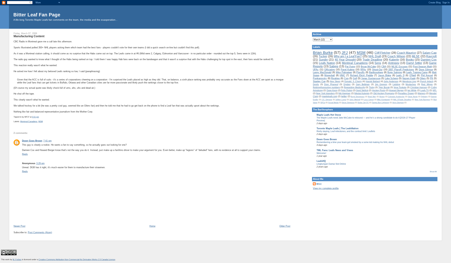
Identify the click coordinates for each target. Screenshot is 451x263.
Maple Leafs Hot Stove (329, 115)
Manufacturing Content (29, 36)
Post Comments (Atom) (40, 232)
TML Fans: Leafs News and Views (335, 150)
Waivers (421, 93)
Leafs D (400, 75)
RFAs (363, 69)
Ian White (411, 90)
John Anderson (391, 81)
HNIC (342, 75)
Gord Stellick (362, 90)
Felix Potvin (346, 90)
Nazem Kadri (409, 78)
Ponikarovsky (320, 78)
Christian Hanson (418, 87)
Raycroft (431, 56)
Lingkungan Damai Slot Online (331, 164)
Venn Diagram (398, 102)
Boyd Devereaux (357, 96)
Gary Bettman (363, 84)
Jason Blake (384, 75)
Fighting (424, 96)
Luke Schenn (391, 78)
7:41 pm (47, 140)
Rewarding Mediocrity (354, 87)
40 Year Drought (345, 59)
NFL (435, 90)
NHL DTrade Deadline (402, 99)
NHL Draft (374, 56)
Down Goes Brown (32, 140)
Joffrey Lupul (340, 99)
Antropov (393, 63)
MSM (40, 121)
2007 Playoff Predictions (401, 69)
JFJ (345, 52)
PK (431, 78)
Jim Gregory (381, 84)
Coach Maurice (406, 52)
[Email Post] (39, 117)
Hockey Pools (378, 90)
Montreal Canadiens (28, 121)
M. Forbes (17, 259)
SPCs (322, 102)
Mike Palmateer (344, 72)
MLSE (416, 56)
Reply (25, 154)
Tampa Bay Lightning (380, 102)
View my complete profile (326, 188)
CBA (383, 66)
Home (152, 226)
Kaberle (394, 59)
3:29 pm (40, 163)
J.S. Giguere (327, 99)
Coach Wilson (396, 56)
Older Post (284, 226)
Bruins (382, 96)
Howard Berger (396, 90)
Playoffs (360, 72)
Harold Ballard (373, 81)
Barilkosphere (376, 72)
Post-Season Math (422, 66)
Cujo (346, 78)
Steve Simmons (348, 102)
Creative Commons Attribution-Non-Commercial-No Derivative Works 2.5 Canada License (77, 259)
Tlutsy (372, 87)
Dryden (347, 84)
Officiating (329, 69)
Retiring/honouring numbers (326, 87)
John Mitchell (355, 99)
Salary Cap (429, 52)
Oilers (423, 78)
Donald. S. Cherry (353, 81)
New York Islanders (325, 93)
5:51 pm (35, 117)
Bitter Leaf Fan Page (36, 14)
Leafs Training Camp (417, 72)
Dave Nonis (413, 96)
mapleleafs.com (329, 96)
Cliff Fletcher (382, 52)
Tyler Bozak (384, 87)
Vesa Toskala (400, 87)
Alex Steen (335, 81)
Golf (355, 78)
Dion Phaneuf (331, 84)
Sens (378, 63)
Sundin (323, 59)
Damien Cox (429, 59)
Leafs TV (424, 90)
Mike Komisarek (383, 99)
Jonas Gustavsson (370, 78)
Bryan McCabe (368, 66)
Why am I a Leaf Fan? (348, 56)
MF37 (319, 184)
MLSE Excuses (399, 66)
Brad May (372, 96)
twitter (344, 96)
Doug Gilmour (426, 69)
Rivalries (335, 78)
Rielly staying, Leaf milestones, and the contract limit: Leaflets (346, 131)
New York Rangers (422, 99)
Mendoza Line (409, 81)
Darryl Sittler (414, 63)
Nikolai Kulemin (361, 93)
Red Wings (427, 84)
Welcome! (321, 153)
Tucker (323, 56)
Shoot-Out (377, 69)
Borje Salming (394, 72)
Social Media (333, 102)
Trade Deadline (372, 59)
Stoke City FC (363, 102)
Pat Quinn (350, 66)
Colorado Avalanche (396, 96)
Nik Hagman (344, 93)
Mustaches (411, 84)
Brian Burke (323, 52)
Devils (316, 84)
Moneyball (329, 75)
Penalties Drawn (406, 93)
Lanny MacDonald (322, 72)
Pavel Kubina (348, 69)
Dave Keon (332, 90)
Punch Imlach (426, 81)
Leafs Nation (327, 63)
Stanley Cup (319, 81)
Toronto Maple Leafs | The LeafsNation (338, 128)
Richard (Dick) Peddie (361, 75)
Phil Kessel (427, 75)
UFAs (316, 69)
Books (410, 59)
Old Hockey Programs (383, 93)
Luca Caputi (369, 99)
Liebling (396, 84)
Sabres (333, 66)
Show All (433, 172)
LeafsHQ (321, 161)
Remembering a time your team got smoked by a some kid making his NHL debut (355, 142)
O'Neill (412, 75)
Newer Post (19, 226)
